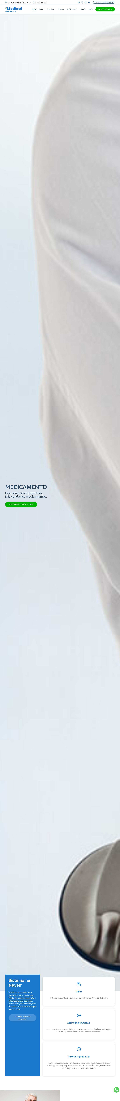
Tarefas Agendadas (79, 1056)
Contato (83, 9)
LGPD (79, 991)
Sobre (41, 9)
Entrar (104, 2)
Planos (61, 9)
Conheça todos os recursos (22, 1017)
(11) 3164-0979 (40, 2)
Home (34, 9)
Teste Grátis (105, 9)
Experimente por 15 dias (21, 504)
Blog (90, 9)
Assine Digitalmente (78, 1022)
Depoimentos (71, 9)
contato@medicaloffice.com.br (19, 2)
